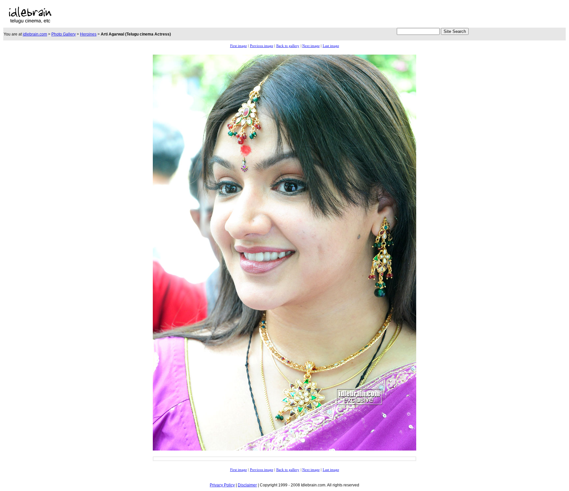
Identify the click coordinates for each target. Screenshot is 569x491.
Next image (311, 46)
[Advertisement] (273, 15)
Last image (331, 46)
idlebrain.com (35, 34)
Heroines (88, 34)
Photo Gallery (63, 34)
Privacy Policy (222, 485)
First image (238, 46)
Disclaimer (247, 485)
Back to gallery (287, 46)
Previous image (261, 46)
